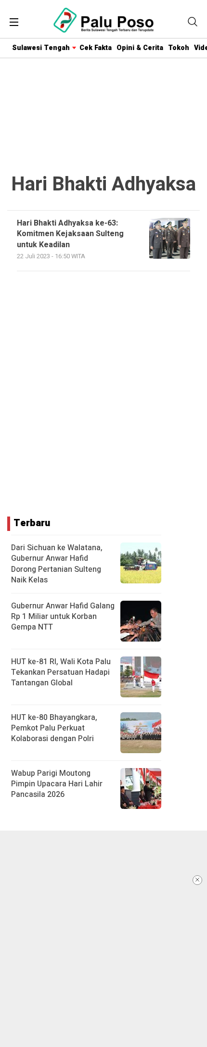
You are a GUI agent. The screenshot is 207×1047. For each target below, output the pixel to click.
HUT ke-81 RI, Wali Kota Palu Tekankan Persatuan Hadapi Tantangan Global (61, 672)
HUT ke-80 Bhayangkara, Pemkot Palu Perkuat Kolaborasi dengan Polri (54, 728)
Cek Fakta (95, 48)
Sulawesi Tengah (41, 48)
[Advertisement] (103, 938)
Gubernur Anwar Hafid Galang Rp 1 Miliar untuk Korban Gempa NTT (63, 616)
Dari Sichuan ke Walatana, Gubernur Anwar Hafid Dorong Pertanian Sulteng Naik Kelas (57, 564)
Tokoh (178, 48)
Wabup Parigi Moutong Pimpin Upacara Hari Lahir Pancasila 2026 (57, 784)
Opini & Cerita (139, 48)
